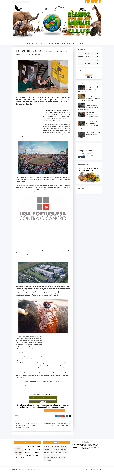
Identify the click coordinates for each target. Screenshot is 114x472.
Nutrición (65, 452)
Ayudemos (46, 446)
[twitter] (86, 1)
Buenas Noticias (37, 43)
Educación (63, 449)
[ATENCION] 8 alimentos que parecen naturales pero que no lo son (88, 169)
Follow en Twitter (83, 53)
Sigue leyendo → (36, 455)
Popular (83, 83)
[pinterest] (100, 1)
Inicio (29, 43)
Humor (52, 452)
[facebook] (89, 1)
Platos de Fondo (48, 454)
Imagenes (58, 452)
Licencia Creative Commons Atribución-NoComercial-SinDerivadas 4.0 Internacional (86, 447)
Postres (56, 454)
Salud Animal (62, 457)
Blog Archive (94, 83)
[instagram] (92, 1)
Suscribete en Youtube (84, 60)
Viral (62, 43)
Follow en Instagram (84, 63)
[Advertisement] (29, 123)
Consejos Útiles (72, 43)
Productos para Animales (50, 457)
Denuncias (55, 43)
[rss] (94, 1)
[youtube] (97, 1)
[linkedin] (19, 457)
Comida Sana (64, 446)
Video (45, 460)
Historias (47, 43)
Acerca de (83, 43)
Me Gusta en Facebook (84, 56)
